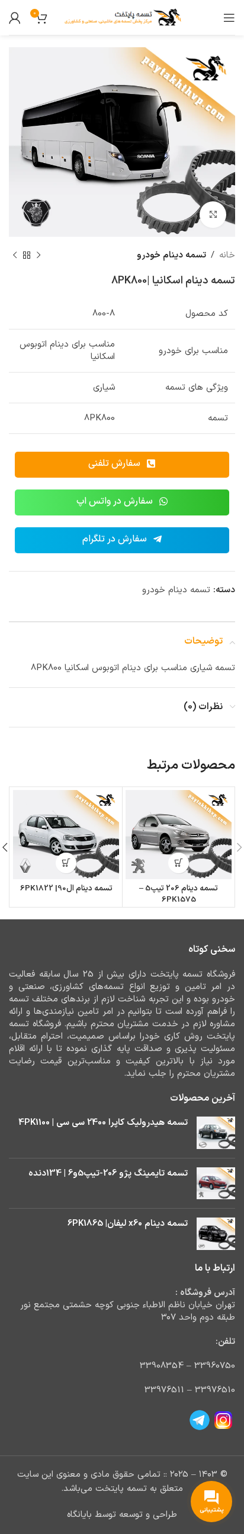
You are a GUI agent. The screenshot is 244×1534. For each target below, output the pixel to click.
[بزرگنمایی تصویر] (213, 214)
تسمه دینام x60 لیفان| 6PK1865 (128, 1224)
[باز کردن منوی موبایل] (229, 18)
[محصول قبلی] (38, 256)
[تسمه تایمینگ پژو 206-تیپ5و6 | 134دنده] (216, 1183)
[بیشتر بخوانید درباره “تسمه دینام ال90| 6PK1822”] (66, 863)
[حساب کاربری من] (15, 18)
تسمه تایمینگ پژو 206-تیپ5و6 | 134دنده (108, 1173)
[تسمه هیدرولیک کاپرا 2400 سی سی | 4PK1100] (216, 1133)
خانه (227, 255)
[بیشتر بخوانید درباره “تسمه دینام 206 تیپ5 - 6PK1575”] (178, 863)
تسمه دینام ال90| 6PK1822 (66, 888)
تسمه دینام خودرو (171, 255)
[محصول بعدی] (15, 256)
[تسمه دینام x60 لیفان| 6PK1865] (216, 1234)
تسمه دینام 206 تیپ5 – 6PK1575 (178, 894)
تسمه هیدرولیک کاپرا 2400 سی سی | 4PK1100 (103, 1123)
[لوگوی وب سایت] (122, 17)
